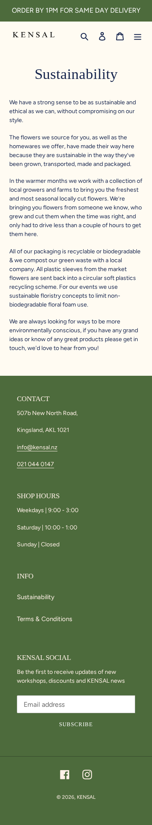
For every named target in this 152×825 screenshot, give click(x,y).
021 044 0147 (35, 464)
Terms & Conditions (44, 619)
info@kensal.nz (37, 447)
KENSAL (86, 797)
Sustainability (35, 597)
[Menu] (138, 36)
